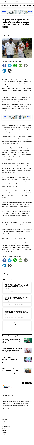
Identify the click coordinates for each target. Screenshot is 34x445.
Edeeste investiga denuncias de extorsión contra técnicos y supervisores (15, 323)
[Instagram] (31, 383)
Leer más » (7, 288)
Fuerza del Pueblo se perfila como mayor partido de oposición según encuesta (12, 340)
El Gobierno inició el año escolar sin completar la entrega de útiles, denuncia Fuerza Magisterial (17, 298)
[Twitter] (26, 383)
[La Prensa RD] (17, 1)
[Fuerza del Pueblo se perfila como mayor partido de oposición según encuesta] (28, 340)
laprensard (4, 30)
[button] (3, 2)
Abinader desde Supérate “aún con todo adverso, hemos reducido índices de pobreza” (12, 350)
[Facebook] (23, 383)
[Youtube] (28, 383)
